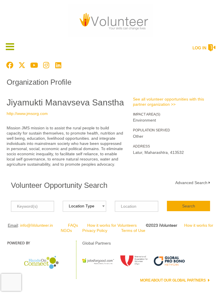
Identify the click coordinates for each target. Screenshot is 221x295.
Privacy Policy (94, 230)
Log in (199, 48)
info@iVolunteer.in (36, 225)
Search (188, 206)
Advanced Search (191, 182)
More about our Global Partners (173, 280)
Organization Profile (39, 82)
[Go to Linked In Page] (57, 65)
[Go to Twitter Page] (21, 65)
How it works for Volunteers (112, 225)
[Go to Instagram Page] (45, 65)
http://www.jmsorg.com (27, 113)
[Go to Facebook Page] (9, 65)
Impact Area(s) (146, 114)
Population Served (151, 130)
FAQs (73, 225)
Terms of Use (133, 230)
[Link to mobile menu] (10, 46)
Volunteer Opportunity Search (59, 185)
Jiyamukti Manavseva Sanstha (65, 102)
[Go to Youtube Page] (33, 65)
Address (141, 146)
